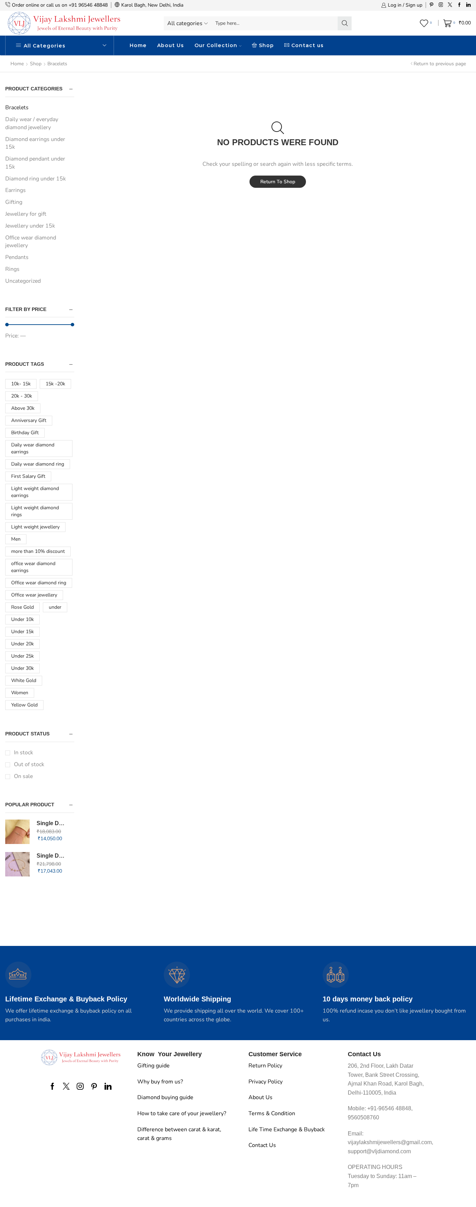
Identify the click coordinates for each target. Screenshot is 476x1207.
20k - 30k (21, 396)
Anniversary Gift (28, 420)
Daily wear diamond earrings (32, 448)
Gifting (13, 202)
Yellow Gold (24, 705)
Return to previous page (440, 63)
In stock (23, 752)
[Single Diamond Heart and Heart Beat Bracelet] (17, 832)
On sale (23, 776)
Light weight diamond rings (35, 511)
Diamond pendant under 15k (35, 163)
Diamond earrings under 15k (35, 143)
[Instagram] (441, 5)
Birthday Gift (25, 432)
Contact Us (262, 1145)
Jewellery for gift (25, 214)
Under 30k (22, 668)
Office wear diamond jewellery (30, 242)
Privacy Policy (265, 1082)
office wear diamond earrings (33, 567)
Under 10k (22, 619)
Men (16, 539)
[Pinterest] (431, 5)
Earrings (15, 190)
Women (19, 692)
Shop (266, 45)
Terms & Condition (271, 1113)
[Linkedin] (108, 1086)
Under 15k (22, 631)
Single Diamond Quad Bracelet (51, 856)
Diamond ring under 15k (35, 179)
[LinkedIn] (468, 5)
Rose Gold (22, 607)
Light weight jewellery (35, 527)
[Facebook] (459, 5)
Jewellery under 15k (30, 226)
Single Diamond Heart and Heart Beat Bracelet (51, 823)
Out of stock (29, 764)
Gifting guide (153, 1065)
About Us (170, 45)
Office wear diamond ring (38, 582)
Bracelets (17, 107)
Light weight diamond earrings (35, 492)
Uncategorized (23, 281)
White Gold (23, 680)
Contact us (307, 45)
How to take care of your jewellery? (181, 1113)
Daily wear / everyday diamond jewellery (31, 123)
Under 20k (22, 643)
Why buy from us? (160, 1082)
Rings (12, 269)
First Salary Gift (28, 476)
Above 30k (22, 408)
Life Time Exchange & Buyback (286, 1129)
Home (138, 45)
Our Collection (215, 45)
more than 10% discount (38, 551)
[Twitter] (450, 5)
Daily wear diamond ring (37, 464)
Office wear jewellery (34, 595)
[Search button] (345, 23)
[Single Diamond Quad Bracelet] (17, 864)
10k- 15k (21, 383)
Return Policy (265, 1065)
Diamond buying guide (165, 1097)
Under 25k (22, 656)
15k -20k (55, 383)
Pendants (17, 257)
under (55, 607)
